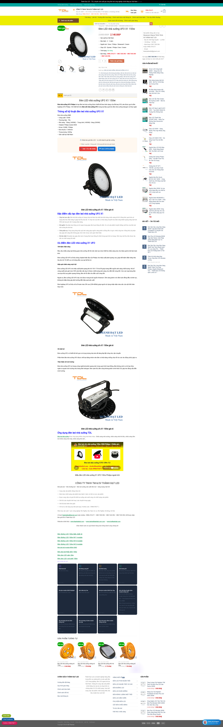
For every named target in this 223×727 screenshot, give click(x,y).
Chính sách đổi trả (63, 692)
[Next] (93, 44)
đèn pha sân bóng (110, 84)
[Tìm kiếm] (151, 23)
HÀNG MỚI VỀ (117, 677)
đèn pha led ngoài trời (115, 82)
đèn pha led (106, 82)
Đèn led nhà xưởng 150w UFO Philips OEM (115, 75)
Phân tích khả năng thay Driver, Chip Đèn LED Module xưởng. (156, 258)
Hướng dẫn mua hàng (104, 17)
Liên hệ (94, 17)
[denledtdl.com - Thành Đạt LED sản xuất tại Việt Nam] (63, 11)
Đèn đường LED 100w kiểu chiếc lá (69, 534)
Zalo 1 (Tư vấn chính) (89, 149)
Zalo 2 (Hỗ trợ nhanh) (107, 149)
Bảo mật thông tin (62, 696)
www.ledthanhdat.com (113, 521)
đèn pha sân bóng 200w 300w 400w (125, 84)
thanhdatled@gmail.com (69, 515)
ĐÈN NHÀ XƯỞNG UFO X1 (126, 26)
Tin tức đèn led (117, 708)
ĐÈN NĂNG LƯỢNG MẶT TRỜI (122, 694)
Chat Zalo (6, 715)
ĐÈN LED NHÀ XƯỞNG (112, 26)
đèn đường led (104, 73)
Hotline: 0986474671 (9, 723)
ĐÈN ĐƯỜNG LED (118, 688)
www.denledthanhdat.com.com (95, 521)
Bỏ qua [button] (140, 1)
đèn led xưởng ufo (123, 80)
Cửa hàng (88, 17)
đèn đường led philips (114, 73)
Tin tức (72, 722)
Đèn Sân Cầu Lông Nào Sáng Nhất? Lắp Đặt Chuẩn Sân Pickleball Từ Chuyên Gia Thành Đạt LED (156, 229)
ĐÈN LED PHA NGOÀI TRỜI (121, 681)
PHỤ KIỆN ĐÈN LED (119, 701)
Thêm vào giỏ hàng (116, 61)
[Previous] (60, 44)
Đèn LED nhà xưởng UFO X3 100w (110, 80)
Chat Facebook (8, 719)
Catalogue (92, 722)
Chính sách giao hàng (89, 4)
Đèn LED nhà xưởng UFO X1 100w (113, 78)
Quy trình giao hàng (63, 686)
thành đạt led (128, 86)
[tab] (60, 95)
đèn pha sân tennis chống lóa (116, 86)
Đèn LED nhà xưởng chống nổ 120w (65, 664)
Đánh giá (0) (67, 95)
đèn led (122, 73)
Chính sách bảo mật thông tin (121, 17)
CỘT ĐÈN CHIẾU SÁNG (120, 705)
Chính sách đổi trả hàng (76, 4)
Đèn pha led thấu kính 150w (67, 552)
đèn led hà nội (128, 73)
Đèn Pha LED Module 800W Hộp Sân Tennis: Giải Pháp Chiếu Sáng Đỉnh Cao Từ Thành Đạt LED (156, 238)
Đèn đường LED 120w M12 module (69, 544)
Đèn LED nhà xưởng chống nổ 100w (86, 664)
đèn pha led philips (126, 82)
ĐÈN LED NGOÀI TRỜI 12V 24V (122, 684)
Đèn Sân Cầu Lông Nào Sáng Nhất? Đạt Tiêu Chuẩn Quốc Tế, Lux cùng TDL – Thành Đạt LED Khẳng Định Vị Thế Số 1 (156, 249)
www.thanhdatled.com (77, 521)
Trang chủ (101, 26)
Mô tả (60, 95)
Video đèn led (79, 722)
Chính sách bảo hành (138, 17)
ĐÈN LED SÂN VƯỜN (119, 698)
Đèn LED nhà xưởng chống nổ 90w (126, 664)
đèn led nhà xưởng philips (116, 76)
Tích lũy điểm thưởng (62, 4)
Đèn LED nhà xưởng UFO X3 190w (106, 664)
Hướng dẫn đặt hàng (63, 682)
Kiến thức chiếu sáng (119, 711)
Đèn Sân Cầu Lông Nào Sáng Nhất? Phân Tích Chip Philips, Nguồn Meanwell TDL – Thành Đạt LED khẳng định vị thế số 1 (156, 269)
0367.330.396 (152, 57)
